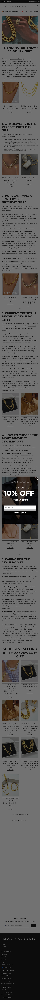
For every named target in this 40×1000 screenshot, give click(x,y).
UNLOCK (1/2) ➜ (20, 513)
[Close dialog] (36, 478)
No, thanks (20, 517)
